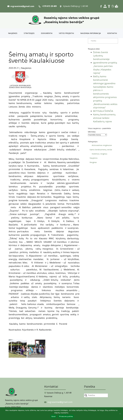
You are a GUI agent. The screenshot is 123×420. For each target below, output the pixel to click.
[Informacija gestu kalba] (112, 6)
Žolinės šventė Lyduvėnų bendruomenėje (101, 56)
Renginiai (93, 162)
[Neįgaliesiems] (109, 6)
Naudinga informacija (90, 33)
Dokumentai (46, 33)
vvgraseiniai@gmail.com (60, 402)
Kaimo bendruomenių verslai (101, 149)
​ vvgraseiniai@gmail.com (21, 6)
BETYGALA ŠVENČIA (103, 111)
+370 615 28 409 (49, 6)
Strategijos (29, 33)
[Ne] (120, 413)
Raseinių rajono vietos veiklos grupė (71, 18)
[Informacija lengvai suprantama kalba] (116, 6)
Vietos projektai (66, 33)
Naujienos (12, 33)
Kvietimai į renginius (99, 154)
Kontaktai (112, 33)
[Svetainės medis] (105, 6)
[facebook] (101, 6)
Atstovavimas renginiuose (102, 145)
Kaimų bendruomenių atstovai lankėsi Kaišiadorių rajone (104, 118)
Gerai (53, 416)
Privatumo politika (66, 416)
